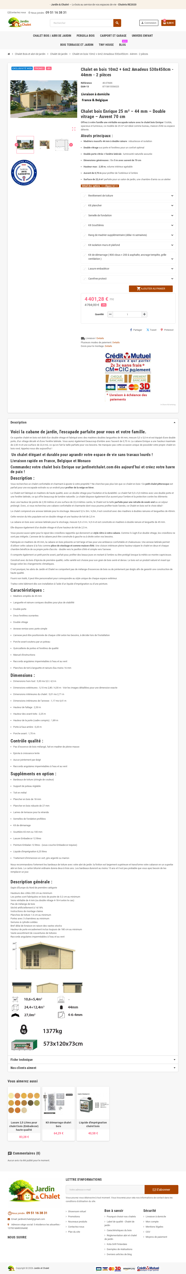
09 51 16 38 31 (56, 12)
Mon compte (152, 1221)
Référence (86, 83)
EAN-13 (85, 86)
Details (100, 338)
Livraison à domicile (156, 1216)
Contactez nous (18, 12)
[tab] (93, 422)
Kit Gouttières (93, 225)
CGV (148, 1231)
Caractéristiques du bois (119, 1230)
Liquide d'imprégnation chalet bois (93, 1124)
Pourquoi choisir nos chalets (121, 1216)
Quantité (99, 314)
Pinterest (168, 330)
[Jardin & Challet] (20, 22)
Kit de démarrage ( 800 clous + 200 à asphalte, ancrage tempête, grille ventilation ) (124, 256)
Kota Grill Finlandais (117, 1244)
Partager (137, 330)
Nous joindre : (37, 12)
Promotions (74, 1216)
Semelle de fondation (97, 215)
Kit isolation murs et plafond (101, 245)
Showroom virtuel (77, 1211)
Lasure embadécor (96, 268)
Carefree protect (95, 278)
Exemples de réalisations (119, 1249)
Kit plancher (92, 205)
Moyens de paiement (156, 1236)
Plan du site (74, 1231)
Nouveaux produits (77, 1221)
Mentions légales (154, 1226)
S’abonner (163, 1189)
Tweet (153, 330)
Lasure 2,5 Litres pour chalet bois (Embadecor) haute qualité (24, 1126)
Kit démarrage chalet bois (58, 1124)
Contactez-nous (76, 1226)
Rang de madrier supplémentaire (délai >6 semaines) (115, 235)
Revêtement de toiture (98, 195)
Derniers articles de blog (119, 1254)
